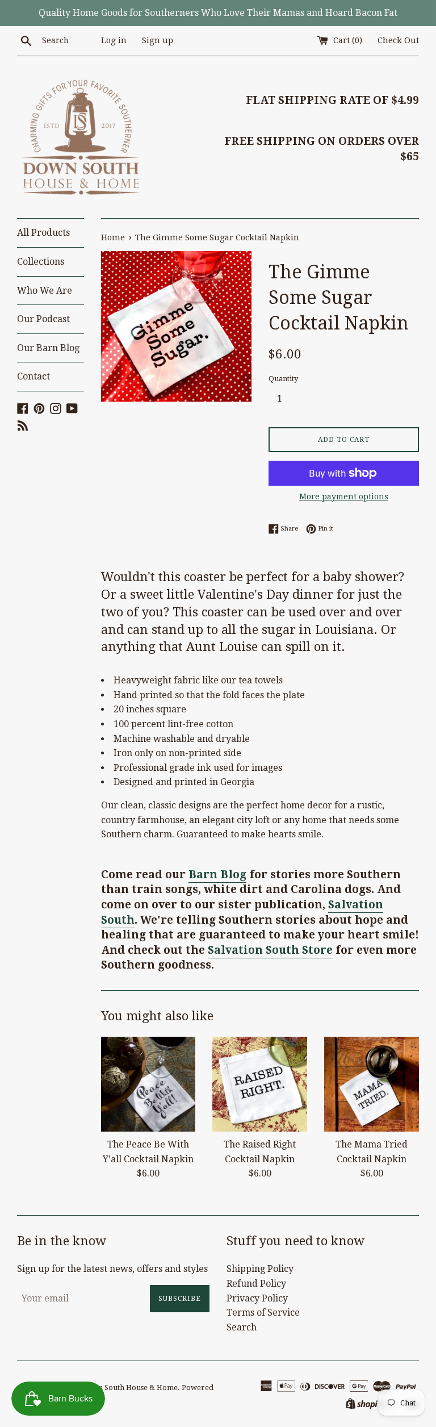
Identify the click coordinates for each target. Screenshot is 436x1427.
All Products (43, 232)
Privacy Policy (257, 1298)
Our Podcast (43, 319)
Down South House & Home (130, 1387)
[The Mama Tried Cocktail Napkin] (371, 1084)
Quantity (283, 378)
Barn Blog (217, 874)
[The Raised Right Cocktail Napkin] (259, 1084)
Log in (114, 40)
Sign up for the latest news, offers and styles (112, 1268)
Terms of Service (263, 1312)
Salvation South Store (270, 950)
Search (242, 1327)
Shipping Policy (260, 1268)
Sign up (157, 40)
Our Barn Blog (48, 348)
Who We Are (44, 290)
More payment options (343, 496)
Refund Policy (256, 1283)
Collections (40, 261)
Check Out (398, 40)
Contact (33, 376)
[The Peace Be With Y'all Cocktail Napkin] (148, 1084)
